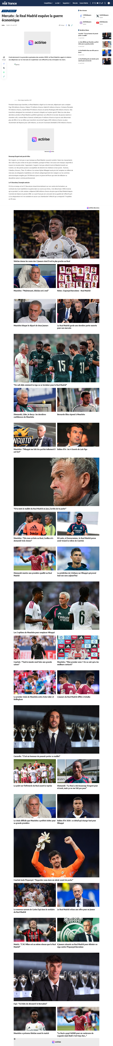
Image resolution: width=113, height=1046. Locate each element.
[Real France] (13, 3)
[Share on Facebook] (66, 25)
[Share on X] (69, 25)
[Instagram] (100, 3)
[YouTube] (97, 3)
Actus (5, 11)
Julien (3, 25)
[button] (90, 3)
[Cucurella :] (106, 36)
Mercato (12, 11)
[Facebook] (93, 3)
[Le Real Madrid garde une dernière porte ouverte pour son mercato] (106, 61)
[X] (95, 3)
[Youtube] (103, 23)
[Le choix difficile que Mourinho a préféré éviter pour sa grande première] (106, 44)
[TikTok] (102, 3)
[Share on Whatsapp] (4, 72)
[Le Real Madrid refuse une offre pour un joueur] (106, 52)
